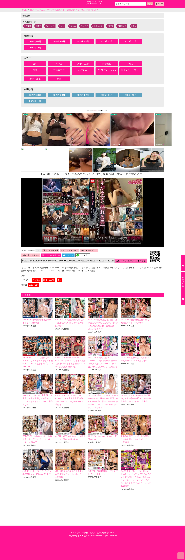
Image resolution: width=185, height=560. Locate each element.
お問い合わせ (103, 533)
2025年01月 (131, 41)
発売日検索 (183, 296)
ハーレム (50, 26)
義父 (39, 26)
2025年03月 (83, 41)
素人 (134, 26)
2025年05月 (35, 41)
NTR (111, 26)
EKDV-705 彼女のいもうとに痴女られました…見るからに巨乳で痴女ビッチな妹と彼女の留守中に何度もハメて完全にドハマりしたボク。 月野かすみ (103, 401)
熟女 (35, 70)
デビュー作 (59, 70)
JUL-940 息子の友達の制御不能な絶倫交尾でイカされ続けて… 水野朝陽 (135, 439)
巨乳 (35, 63)
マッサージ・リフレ (107, 70)
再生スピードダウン (88, 250)
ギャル (73, 26)
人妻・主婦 (83, 63)
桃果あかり (98, 26)
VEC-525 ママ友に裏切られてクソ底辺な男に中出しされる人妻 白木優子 (69, 323)
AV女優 (85, 533)
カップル (36, 280)
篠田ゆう (122, 26)
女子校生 (106, 63)
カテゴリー (75, 533)
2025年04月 (59, 41)
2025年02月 (107, 41)
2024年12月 (35, 47)
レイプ (85, 26)
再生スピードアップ (69, 250)
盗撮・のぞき (48, 280)
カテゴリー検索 (183, 280)
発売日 (93, 533)
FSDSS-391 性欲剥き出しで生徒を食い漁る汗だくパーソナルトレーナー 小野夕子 (38, 439)
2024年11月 (35, 101)
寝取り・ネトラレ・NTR (131, 71)
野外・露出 (35, 79)
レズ (62, 26)
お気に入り (160, 4)
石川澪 (28, 26)
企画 (59, 79)
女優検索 (183, 263)
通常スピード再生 (50, 250)
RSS (112, 533)
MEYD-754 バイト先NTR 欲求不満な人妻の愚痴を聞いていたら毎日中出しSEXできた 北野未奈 (136, 398)
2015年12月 (34, 285)
